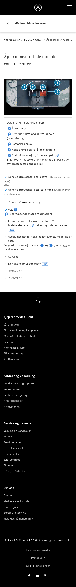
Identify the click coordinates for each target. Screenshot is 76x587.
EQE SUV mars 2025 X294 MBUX (33, 39)
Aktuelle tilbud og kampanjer (21, 330)
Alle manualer (12, 39)
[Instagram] (45, 576)
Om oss (8, 495)
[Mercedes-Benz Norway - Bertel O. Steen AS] (38, 7)
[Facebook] (29, 576)
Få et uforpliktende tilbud (19, 336)
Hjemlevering (12, 406)
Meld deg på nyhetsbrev (18, 518)
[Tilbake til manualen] (9, 23)
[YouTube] (37, 576)
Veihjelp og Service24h (17, 431)
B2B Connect (12, 460)
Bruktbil (8, 342)
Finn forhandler (13, 401)
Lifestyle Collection (15, 471)
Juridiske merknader (38, 550)
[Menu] (69, 7)
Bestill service (12, 442)
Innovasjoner (12, 507)
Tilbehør (9, 465)
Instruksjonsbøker (15, 448)
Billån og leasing (13, 353)
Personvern (38, 558)
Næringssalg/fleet (14, 348)
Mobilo (8, 436)
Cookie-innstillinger (38, 566)
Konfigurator (11, 359)
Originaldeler (11, 454)
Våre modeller (12, 324)
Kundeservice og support (19, 383)
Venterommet (12, 389)
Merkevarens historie (16, 501)
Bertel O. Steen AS (15, 513)
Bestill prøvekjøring (15, 395)
